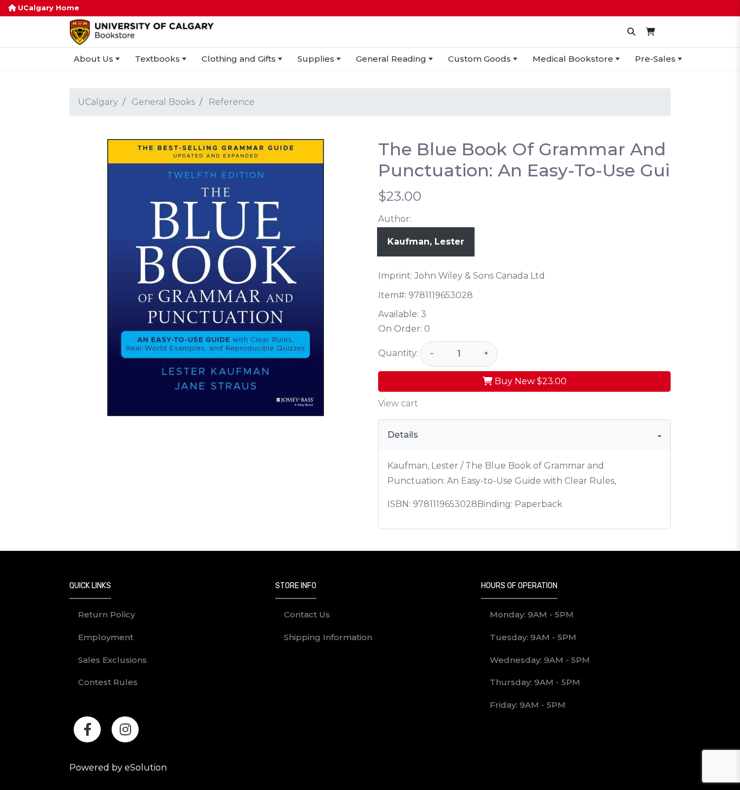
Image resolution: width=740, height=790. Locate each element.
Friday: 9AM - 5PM (528, 705)
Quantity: (398, 353)
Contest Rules (108, 682)
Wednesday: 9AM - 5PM (540, 660)
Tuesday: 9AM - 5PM (533, 637)
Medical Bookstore (573, 59)
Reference (232, 102)
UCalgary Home (47, 8)
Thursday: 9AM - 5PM (535, 682)
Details (402, 435)
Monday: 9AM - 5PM (532, 614)
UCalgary (98, 102)
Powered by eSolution (118, 767)
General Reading (391, 59)
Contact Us (307, 614)
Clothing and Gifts (239, 59)
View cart (398, 403)
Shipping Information (328, 637)
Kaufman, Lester (425, 241)
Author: (394, 219)
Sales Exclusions (112, 660)
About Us (93, 59)
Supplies (315, 59)
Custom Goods (479, 59)
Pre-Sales (655, 59)
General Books (163, 102)
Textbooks (157, 59)
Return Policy (106, 614)
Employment (105, 637)
